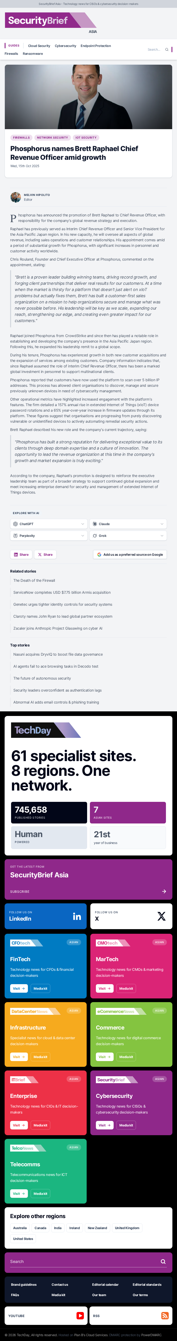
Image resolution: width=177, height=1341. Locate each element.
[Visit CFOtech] (35, 943)
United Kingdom (127, 1228)
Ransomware (33, 53)
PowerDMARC (151, 1335)
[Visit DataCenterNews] (35, 1011)
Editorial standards (147, 1284)
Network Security (52, 137)
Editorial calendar (105, 1284)
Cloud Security (39, 46)
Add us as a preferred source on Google (133, 554)
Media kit (40, 988)
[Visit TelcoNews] (35, 1148)
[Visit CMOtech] (121, 943)
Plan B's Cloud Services (91, 1335)
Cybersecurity (65, 46)
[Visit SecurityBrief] (121, 1079)
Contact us (60, 1284)
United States (23, 1239)
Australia (20, 1228)
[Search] (167, 49)
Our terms (140, 1295)
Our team (99, 1295)
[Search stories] (163, 1261)
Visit (16, 988)
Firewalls (11, 53)
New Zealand (97, 1228)
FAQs (15, 1295)
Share (24, 554)
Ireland (74, 1228)
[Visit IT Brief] (35, 1079)
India (58, 1228)
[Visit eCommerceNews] (121, 1011)
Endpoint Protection (96, 46)
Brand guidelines (23, 1284)
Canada (40, 1228)
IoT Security (86, 137)
